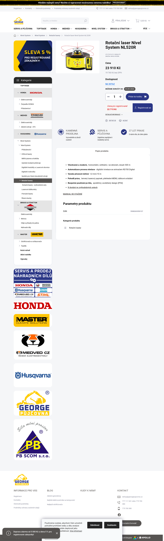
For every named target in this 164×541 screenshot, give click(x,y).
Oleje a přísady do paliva (30, 223)
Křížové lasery (27, 154)
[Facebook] (119, 514)
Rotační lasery (27, 181)
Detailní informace (112, 114)
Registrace (18, 8)
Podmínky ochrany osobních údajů (67, 8)
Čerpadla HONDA (27, 104)
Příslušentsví (25, 108)
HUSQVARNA (25, 134)
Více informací (76, 531)
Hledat (85, 21)
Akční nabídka (25, 255)
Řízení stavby (26, 198)
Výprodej (23, 259)
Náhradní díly (26, 227)
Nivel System (25, 141)
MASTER (23, 234)
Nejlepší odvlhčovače (55, 504)
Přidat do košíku (135, 96)
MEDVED (23, 115)
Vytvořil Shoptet (126, 538)
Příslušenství (26, 150)
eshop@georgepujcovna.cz (132, 497)
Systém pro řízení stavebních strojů (35, 176)
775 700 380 (127, 508)
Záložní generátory (54, 496)
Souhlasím (111, 525)
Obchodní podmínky (43, 8)
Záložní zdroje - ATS (28, 127)
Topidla (23, 246)
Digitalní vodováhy (28, 172)
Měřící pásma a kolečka (30, 158)
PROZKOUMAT (119, 3)
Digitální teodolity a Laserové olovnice (35, 167)
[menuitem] (24, 28)
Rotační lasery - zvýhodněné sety (34, 185)
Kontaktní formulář (129, 523)
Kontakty (28, 8)
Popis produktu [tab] (101, 151)
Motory (23, 219)
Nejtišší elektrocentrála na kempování (61, 500)
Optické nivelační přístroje (31, 163)
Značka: (112, 56)
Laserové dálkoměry (29, 189)
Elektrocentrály (26, 100)
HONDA (23, 92)
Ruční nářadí (25, 250)
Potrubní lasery (27, 194)
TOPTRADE (24, 86)
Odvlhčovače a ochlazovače (31, 241)
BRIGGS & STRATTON (28, 203)
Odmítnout (94, 525)
